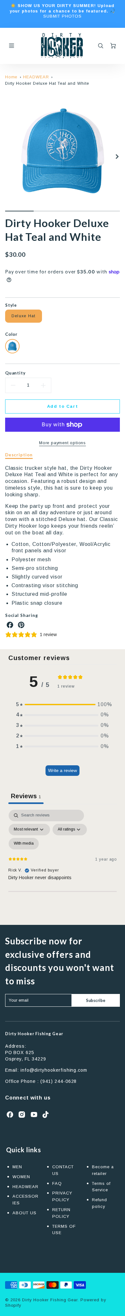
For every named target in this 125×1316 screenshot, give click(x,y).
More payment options (62, 442)
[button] (62, 704)
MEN (17, 1166)
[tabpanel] (62, 864)
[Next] (116, 157)
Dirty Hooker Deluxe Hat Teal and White (47, 83)
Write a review (62, 770)
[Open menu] (11, 45)
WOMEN (21, 1176)
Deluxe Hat (24, 315)
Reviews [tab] (26, 796)
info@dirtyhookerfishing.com (54, 1070)
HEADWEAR (36, 77)
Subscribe (95, 1000)
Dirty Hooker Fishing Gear (34, 1033)
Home (11, 77)
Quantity (15, 372)
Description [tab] (19, 454)
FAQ (57, 1183)
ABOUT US (25, 1212)
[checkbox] (24, 843)
